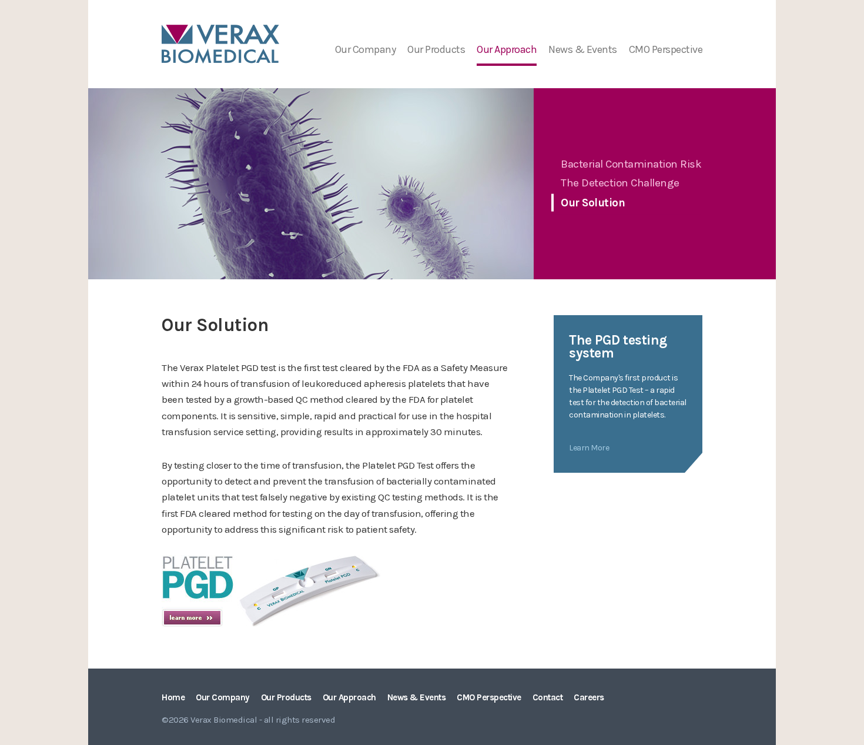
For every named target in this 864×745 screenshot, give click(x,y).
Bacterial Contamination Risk (631, 163)
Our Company (365, 49)
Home (173, 697)
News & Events (582, 49)
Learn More (589, 448)
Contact (548, 697)
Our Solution (593, 202)
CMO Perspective (666, 49)
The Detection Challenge (620, 182)
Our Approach (507, 49)
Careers (589, 697)
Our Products (436, 49)
